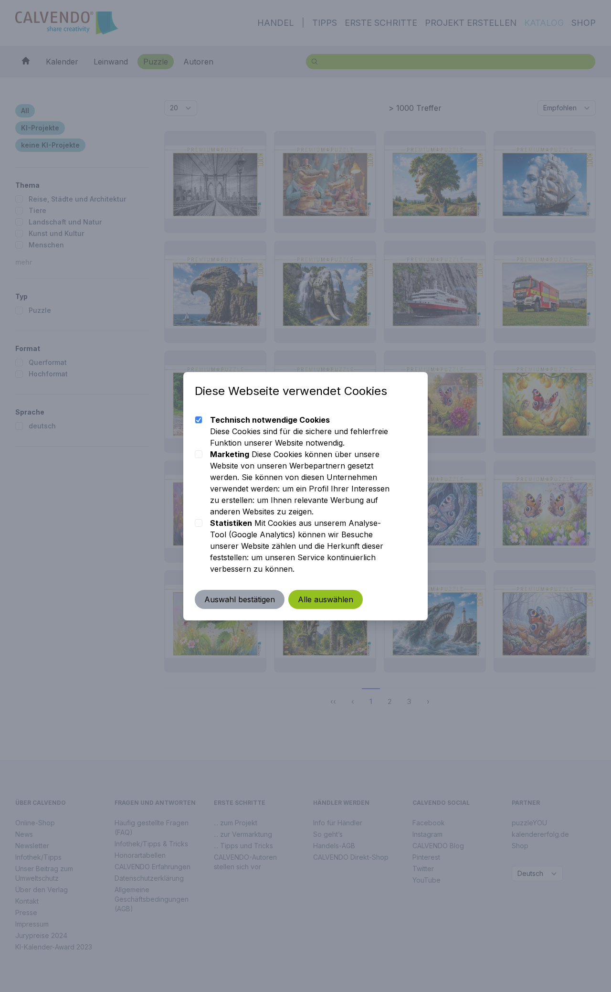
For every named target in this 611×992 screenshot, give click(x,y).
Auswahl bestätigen (239, 599)
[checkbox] (198, 420)
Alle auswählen (325, 599)
